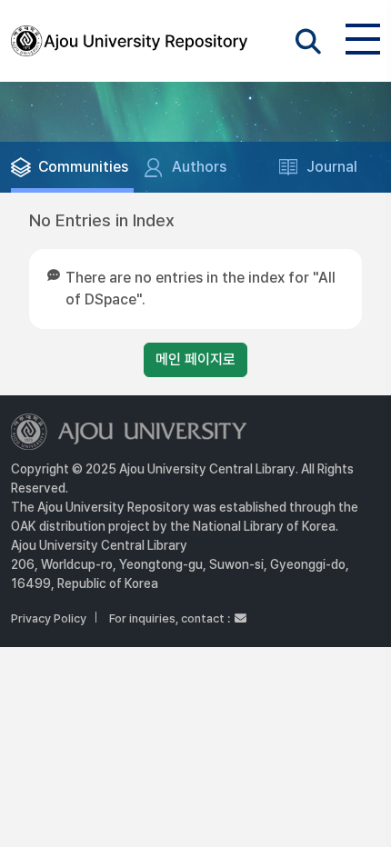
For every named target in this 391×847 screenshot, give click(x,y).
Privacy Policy (48, 618)
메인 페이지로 (195, 359)
